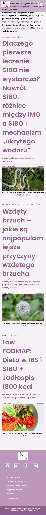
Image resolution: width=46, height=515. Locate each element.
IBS (23, 205)
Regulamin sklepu (15, 489)
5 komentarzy (9, 403)
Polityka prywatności (16, 481)
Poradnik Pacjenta (10, 37)
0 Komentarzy (9, 167)
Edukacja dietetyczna (11, 205)
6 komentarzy (9, 293)
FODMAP (5, 336)
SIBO (21, 37)
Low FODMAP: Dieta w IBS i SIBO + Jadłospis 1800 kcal (22, 364)
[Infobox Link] (9, 466)
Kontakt (10, 494)
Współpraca (12, 498)
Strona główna (6, 9)
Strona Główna (13, 477)
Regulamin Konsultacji (17, 485)
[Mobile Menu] (41, 5)
